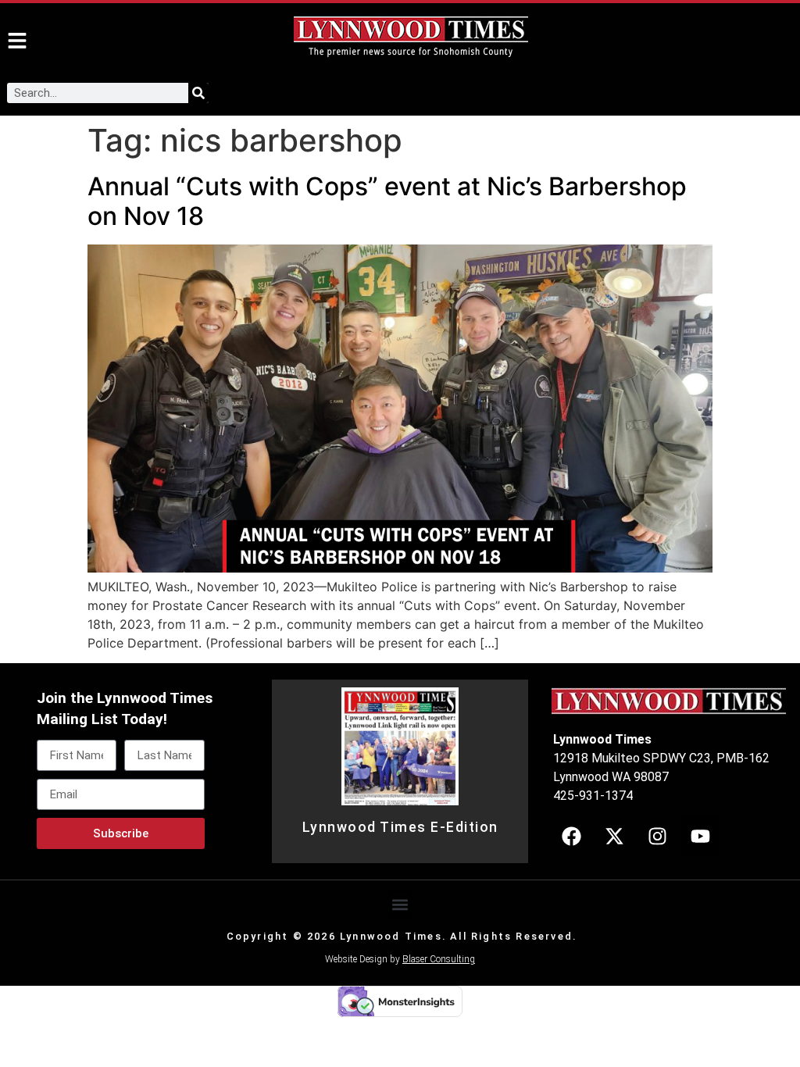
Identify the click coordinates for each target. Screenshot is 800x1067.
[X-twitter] (614, 835)
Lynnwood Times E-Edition (400, 827)
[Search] (198, 93)
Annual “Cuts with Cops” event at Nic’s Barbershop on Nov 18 (387, 201)
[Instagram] (657, 835)
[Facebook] (571, 835)
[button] (400, 905)
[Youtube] (700, 835)
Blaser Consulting (438, 959)
